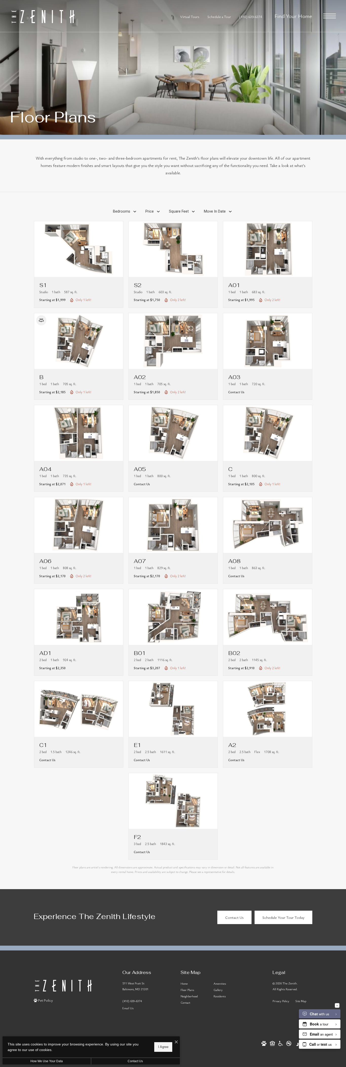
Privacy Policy (281, 1001)
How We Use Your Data (46, 1061)
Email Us (127, 1008)
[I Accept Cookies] (176, 1042)
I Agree (163, 1047)
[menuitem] (193, 983)
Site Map (300, 1001)
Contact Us (135, 1061)
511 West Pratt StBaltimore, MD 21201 (135, 986)
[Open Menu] (329, 16)
